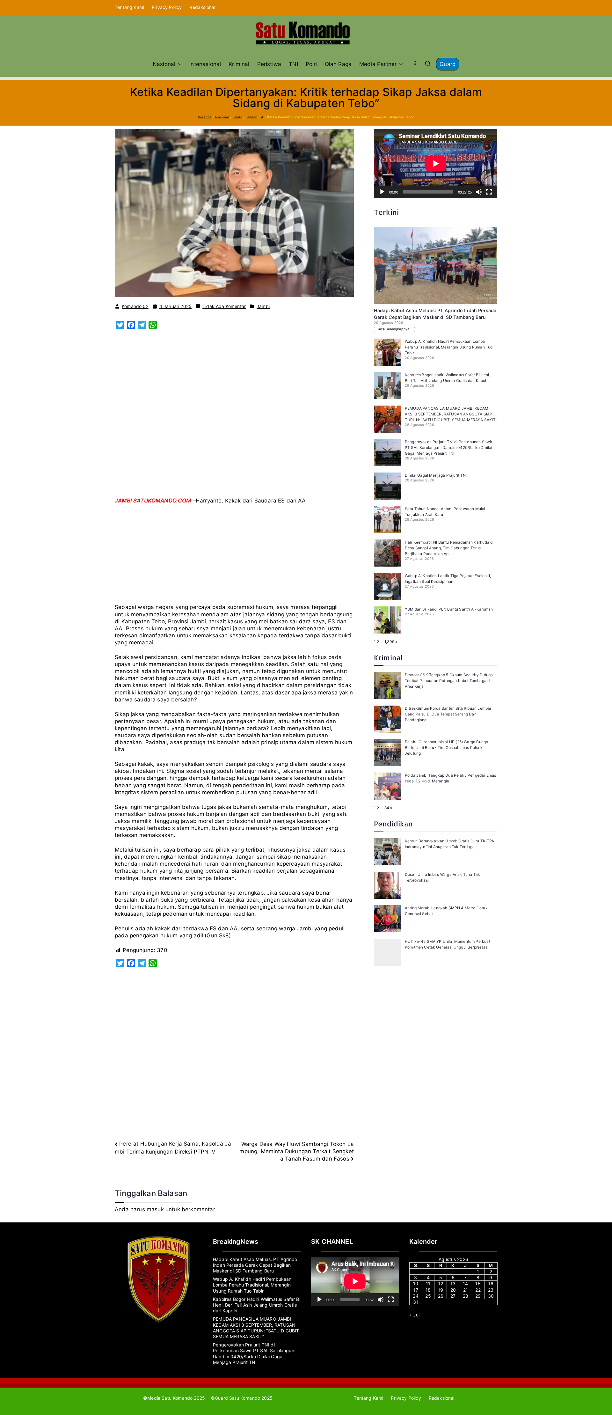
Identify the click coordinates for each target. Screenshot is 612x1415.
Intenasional (205, 64)
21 (465, 1290)
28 (465, 1296)
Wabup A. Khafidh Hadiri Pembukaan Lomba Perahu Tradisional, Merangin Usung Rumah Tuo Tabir (448, 347)
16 (490, 1283)
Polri (311, 64)
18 (428, 1290)
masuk (155, 1209)
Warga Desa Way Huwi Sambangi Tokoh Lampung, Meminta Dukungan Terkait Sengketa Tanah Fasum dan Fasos (296, 1151)
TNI (293, 64)
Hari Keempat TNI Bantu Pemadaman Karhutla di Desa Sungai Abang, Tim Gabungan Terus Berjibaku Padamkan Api (449, 548)
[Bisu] (479, 192)
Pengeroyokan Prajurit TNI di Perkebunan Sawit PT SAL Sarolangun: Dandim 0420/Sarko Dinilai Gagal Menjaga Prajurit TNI (448, 447)
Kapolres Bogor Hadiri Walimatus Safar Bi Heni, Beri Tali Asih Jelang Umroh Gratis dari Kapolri (256, 1304)
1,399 (389, 641)
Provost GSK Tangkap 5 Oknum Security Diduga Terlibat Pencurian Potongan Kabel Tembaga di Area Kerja (449, 680)
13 (452, 1283)
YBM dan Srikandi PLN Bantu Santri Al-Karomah (449, 609)
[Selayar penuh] (489, 192)
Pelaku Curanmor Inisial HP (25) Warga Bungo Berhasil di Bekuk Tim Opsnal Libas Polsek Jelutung (446, 747)
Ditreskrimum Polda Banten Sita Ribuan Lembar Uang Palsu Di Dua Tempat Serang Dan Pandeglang (448, 714)
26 (440, 1296)
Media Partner (378, 64)
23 (490, 1290)
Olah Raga (338, 64)
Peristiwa (269, 64)
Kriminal (239, 64)
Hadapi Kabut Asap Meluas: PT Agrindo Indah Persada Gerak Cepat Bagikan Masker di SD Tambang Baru (255, 1265)
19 (440, 1290)
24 (415, 1296)
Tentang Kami (129, 7)
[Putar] (382, 192)
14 (465, 1283)
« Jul (414, 1314)
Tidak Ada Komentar (224, 306)
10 (415, 1283)
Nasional (164, 64)
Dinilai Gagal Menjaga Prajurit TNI (436, 475)
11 (428, 1283)
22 (477, 1290)
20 (453, 1290)
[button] (178, 64)
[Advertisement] (234, 423)
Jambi (263, 306)
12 (440, 1283)
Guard (448, 64)
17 (415, 1290)
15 (477, 1283)
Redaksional (202, 7)
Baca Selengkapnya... (394, 329)
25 (428, 1296)
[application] (435, 163)
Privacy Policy (167, 7)
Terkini (386, 212)
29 (478, 1296)
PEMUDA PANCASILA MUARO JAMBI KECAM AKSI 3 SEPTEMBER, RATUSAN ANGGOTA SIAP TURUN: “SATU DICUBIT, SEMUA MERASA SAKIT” (451, 414)
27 (452, 1296)
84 (386, 807)
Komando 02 (135, 306)
